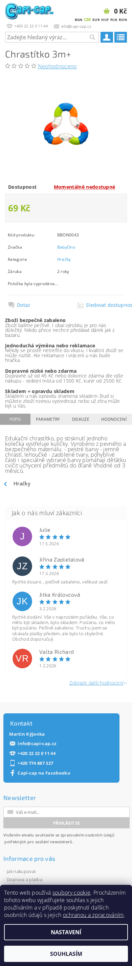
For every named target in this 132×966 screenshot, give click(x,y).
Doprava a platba (24, 879)
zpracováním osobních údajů (87, 834)
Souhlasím (66, 954)
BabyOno (66, 247)
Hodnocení (114, 419)
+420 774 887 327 (35, 763)
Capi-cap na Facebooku (44, 773)
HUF (105, 19)
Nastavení (66, 932)
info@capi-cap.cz (37, 743)
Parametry (48, 419)
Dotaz (23, 305)
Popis (15, 419)
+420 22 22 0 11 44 (37, 753)
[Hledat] (92, 37)
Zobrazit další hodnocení (96, 682)
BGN (79, 19)
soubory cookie (71, 892)
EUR (96, 19)
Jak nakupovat (21, 871)
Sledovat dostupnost (105, 305)
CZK (87, 19)
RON (123, 19)
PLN (113, 19)
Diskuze (80, 419)
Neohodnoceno (57, 66)
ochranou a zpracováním (93, 915)
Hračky (64, 259)
